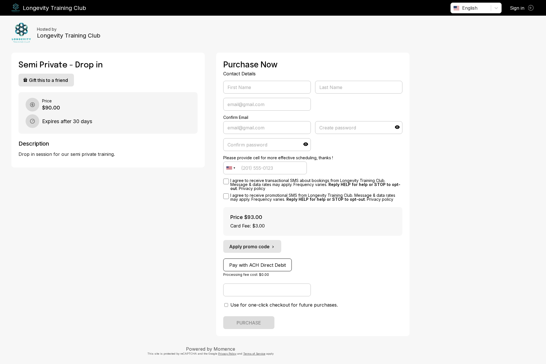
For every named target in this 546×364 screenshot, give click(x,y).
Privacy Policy (227, 353)
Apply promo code (249, 246)
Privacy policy (252, 188)
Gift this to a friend (48, 80)
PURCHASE (249, 323)
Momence (224, 349)
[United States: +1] (231, 168)
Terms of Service (254, 353)
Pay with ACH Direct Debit (257, 265)
